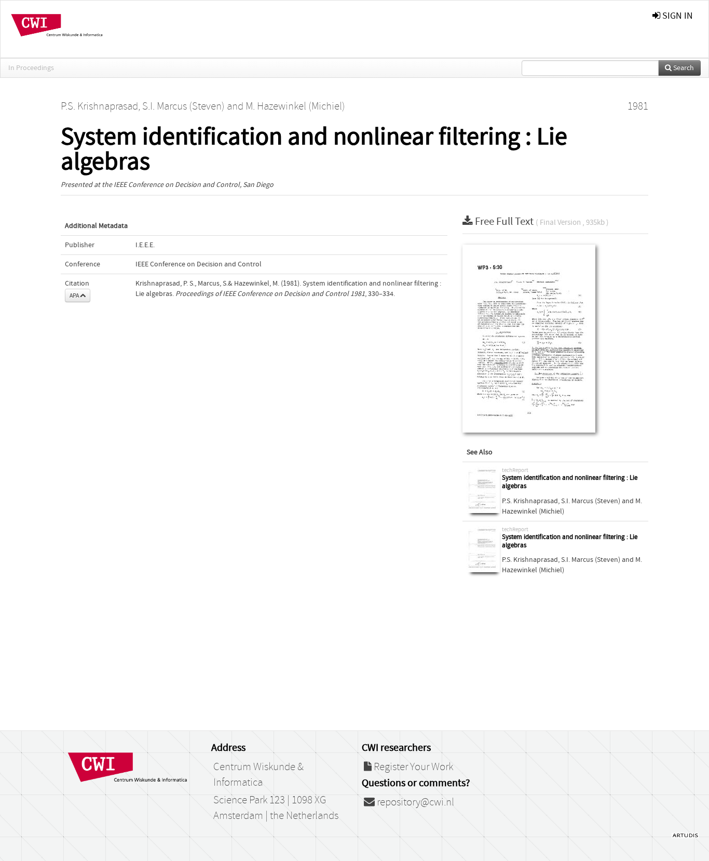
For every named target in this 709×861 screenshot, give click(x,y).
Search (683, 68)
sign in (676, 15)
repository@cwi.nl (414, 802)
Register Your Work (412, 767)
